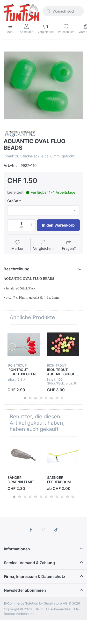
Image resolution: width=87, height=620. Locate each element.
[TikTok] (56, 529)
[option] (43, 85)
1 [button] (25, 398)
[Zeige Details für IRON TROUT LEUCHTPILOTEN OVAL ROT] (23, 344)
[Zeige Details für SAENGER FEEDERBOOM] (63, 456)
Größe (12, 201)
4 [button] (41, 398)
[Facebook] (31, 529)
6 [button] (51, 398)
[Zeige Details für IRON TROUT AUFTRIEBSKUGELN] (63, 344)
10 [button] (62, 496)
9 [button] (57, 496)
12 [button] (73, 496)
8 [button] (62, 398)
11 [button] (67, 496)
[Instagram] (43, 529)
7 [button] (57, 398)
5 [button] (46, 398)
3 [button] (35, 398)
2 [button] (30, 398)
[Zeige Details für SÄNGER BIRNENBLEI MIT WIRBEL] (23, 456)
